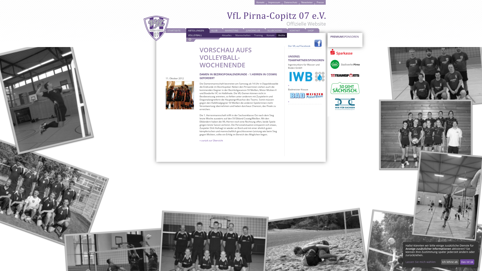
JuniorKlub (253, 30)
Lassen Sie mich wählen (421, 261)
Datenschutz (290, 2)
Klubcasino (275, 30)
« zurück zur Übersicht (211, 140)
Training (258, 35)
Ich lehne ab (450, 262)
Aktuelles (227, 35)
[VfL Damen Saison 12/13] (180, 95)
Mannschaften (242, 35)
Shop (311, 30)
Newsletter (307, 2)
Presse (320, 2)
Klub (214, 30)
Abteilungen (196, 30)
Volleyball (195, 35)
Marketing (231, 30)
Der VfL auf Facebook (299, 46)
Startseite (174, 30)
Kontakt (260, 2)
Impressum (274, 2)
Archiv (281, 35)
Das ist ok (467, 262)
